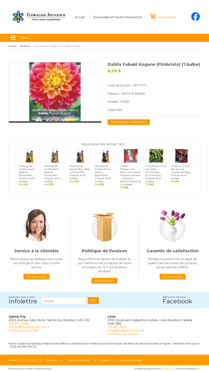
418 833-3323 (117, 327)
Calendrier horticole (78, 360)
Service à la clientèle (130, 360)
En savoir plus (36, 276)
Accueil (80, 17)
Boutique (25, 46)
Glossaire (51, 360)
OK (93, 300)
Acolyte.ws (166, 369)
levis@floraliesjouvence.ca (126, 330)
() (167, 17)
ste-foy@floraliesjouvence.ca (29, 327)
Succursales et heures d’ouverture (117, 17)
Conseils (31, 360)
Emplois (104, 360)
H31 (198, 369)
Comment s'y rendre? (24, 330)
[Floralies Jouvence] (39, 17)
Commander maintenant (129, 122)
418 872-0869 (19, 323)
